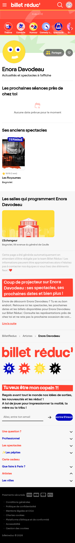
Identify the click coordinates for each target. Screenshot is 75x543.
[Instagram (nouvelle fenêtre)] (40, 369)
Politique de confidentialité (21, 506)
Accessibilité (13, 524)
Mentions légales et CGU (20, 510)
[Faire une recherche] (60, 5)
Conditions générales (18, 502)
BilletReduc (9, 336)
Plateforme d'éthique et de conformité (27, 519)
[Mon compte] (69, 5)
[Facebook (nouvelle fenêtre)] (9, 369)
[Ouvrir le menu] (6, 5)
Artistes (27, 336)
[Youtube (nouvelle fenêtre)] (24, 369)
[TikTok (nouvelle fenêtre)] (55, 369)
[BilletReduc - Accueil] (25, 5)
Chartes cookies (15, 515)
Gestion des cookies (17, 528)
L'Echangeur (9, 240)
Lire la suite (9, 323)
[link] (8, 28)
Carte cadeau (11, 459)
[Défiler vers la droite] (72, 28)
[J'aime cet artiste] (69, 52)
